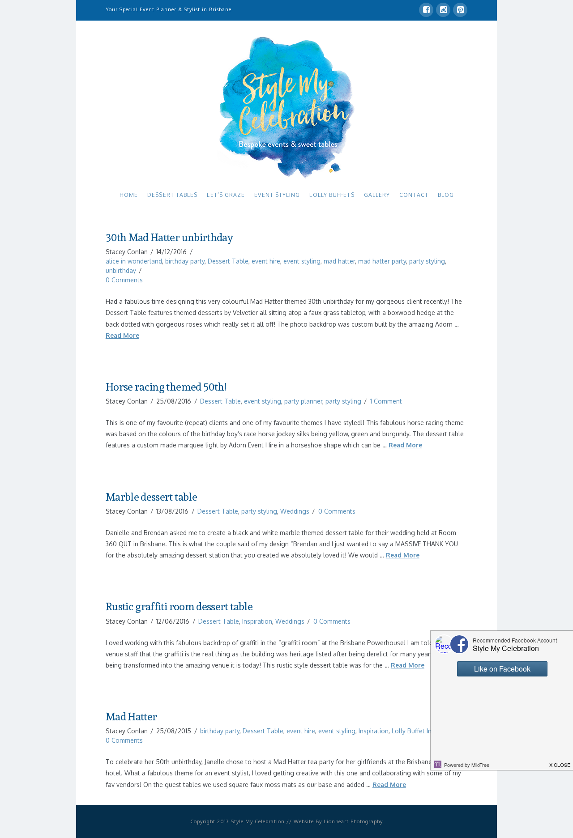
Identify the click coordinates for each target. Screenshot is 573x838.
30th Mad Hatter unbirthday (169, 237)
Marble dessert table (151, 497)
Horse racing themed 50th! (166, 387)
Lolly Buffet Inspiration (424, 731)
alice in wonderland (134, 261)
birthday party (185, 261)
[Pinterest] (460, 10)
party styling (427, 261)
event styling (302, 261)
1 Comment (386, 401)
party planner (303, 401)
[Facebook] (426, 10)
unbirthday (121, 270)
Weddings (294, 511)
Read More (122, 335)
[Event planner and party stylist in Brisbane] (286, 106)
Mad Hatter (131, 716)
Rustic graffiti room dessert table (179, 606)
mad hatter (339, 261)
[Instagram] (443, 10)
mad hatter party (382, 261)
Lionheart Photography (353, 821)
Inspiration (257, 621)
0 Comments (124, 280)
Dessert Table (228, 261)
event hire (266, 261)
